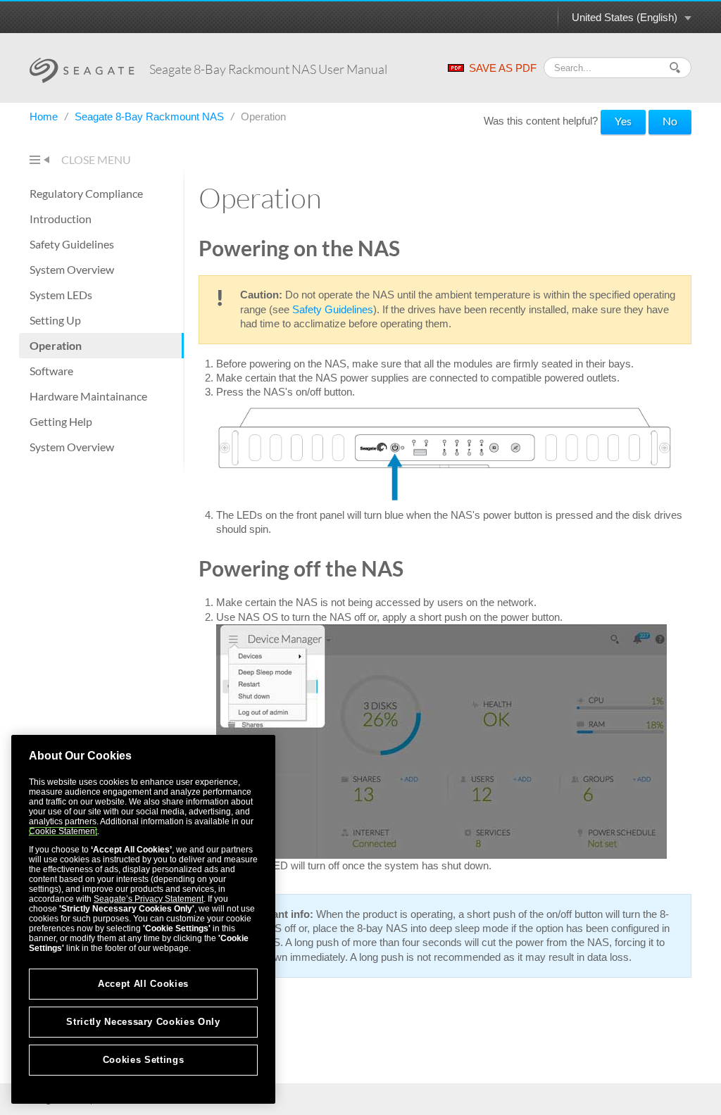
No (670, 120)
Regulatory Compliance (86, 193)
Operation (56, 345)
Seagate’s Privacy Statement (148, 899)
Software (51, 370)
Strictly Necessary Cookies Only (143, 1021)
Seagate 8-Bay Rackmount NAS (151, 116)
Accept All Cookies (143, 983)
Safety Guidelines (72, 244)
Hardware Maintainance (88, 396)
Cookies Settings (143, 1059)
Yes (623, 120)
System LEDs (61, 294)
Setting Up (55, 320)
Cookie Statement (63, 831)
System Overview (72, 269)
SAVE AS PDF (503, 68)
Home (45, 116)
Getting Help (61, 421)
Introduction (61, 218)
